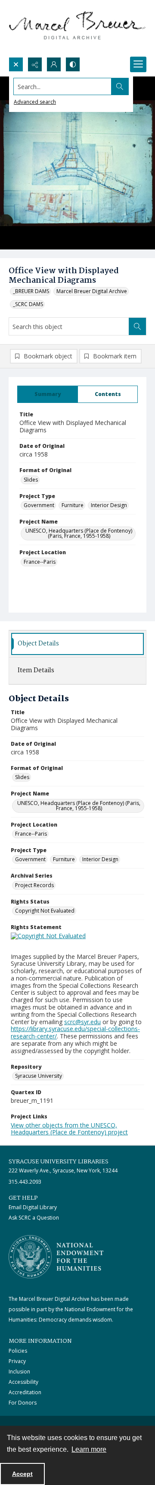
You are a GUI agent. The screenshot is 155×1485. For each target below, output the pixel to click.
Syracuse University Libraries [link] (58, 1161)
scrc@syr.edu (82, 1022)
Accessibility (23, 1382)
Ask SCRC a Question (34, 1217)
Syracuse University (38, 1075)
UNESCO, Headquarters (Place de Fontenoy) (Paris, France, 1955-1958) (78, 533)
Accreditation (25, 1392)
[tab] (48, 394)
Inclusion (19, 1371)
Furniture (73, 505)
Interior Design (109, 505)
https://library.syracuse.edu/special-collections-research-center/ (75, 1032)
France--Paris (40, 561)
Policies (18, 1350)
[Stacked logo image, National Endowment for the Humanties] (56, 1256)
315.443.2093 (25, 1181)
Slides (31, 479)
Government (39, 505)
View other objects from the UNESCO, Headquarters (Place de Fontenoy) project (69, 1129)
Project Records (34, 885)
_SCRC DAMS (28, 304)
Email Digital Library (33, 1207)
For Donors (23, 1402)
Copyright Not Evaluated (44, 910)
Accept (22, 1473)
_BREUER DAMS (31, 291)
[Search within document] (137, 326)
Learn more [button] (88, 1449)
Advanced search (35, 101)
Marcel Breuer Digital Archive (91, 291)
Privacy (17, 1361)
